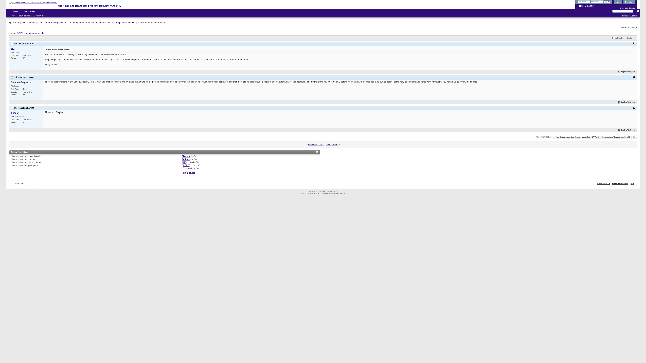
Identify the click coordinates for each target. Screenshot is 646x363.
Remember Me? (587, 6)
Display (630, 38)
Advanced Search (629, 16)
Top (634, 137)
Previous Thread (316, 144)
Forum (16, 11)
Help (618, 2)
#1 (634, 43)
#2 (634, 77)
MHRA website (603, 184)
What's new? (30, 11)
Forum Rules (188, 173)
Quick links (38, 16)
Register (629, 2)
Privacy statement (620, 184)
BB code (186, 156)
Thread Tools (617, 38)
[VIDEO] (186, 165)
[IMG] (184, 162)
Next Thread (332, 144)
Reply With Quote (628, 72)
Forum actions (24, 16)
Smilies (186, 159)
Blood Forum (29, 22)
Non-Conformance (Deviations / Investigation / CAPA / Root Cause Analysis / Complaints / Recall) (86, 22)
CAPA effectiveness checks (31, 33)
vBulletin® (322, 191)
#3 (634, 108)
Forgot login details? (627, 8)
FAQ (13, 16)
